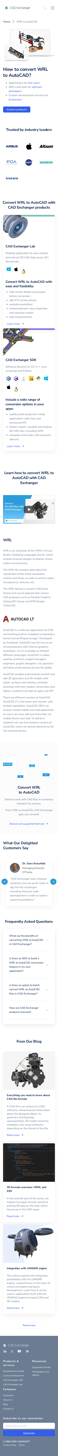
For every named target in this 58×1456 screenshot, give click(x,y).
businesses (15, 99)
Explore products (17, 109)
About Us (7, 1399)
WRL (7, 540)
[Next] (53, 882)
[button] (29, 940)
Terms (22, 1445)
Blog (5, 1404)
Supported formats (41, 1367)
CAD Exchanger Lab (12, 1384)
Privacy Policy (9, 1445)
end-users (34, 83)
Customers (8, 1395)
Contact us (8, 1408)
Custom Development (13, 1375)
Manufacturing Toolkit (13, 1371)
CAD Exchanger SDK (13, 1380)
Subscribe (29, 1433)
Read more (29, 1325)
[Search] (45, 8)
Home (6, 21)
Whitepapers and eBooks (40, 1373)
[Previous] (5, 882)
